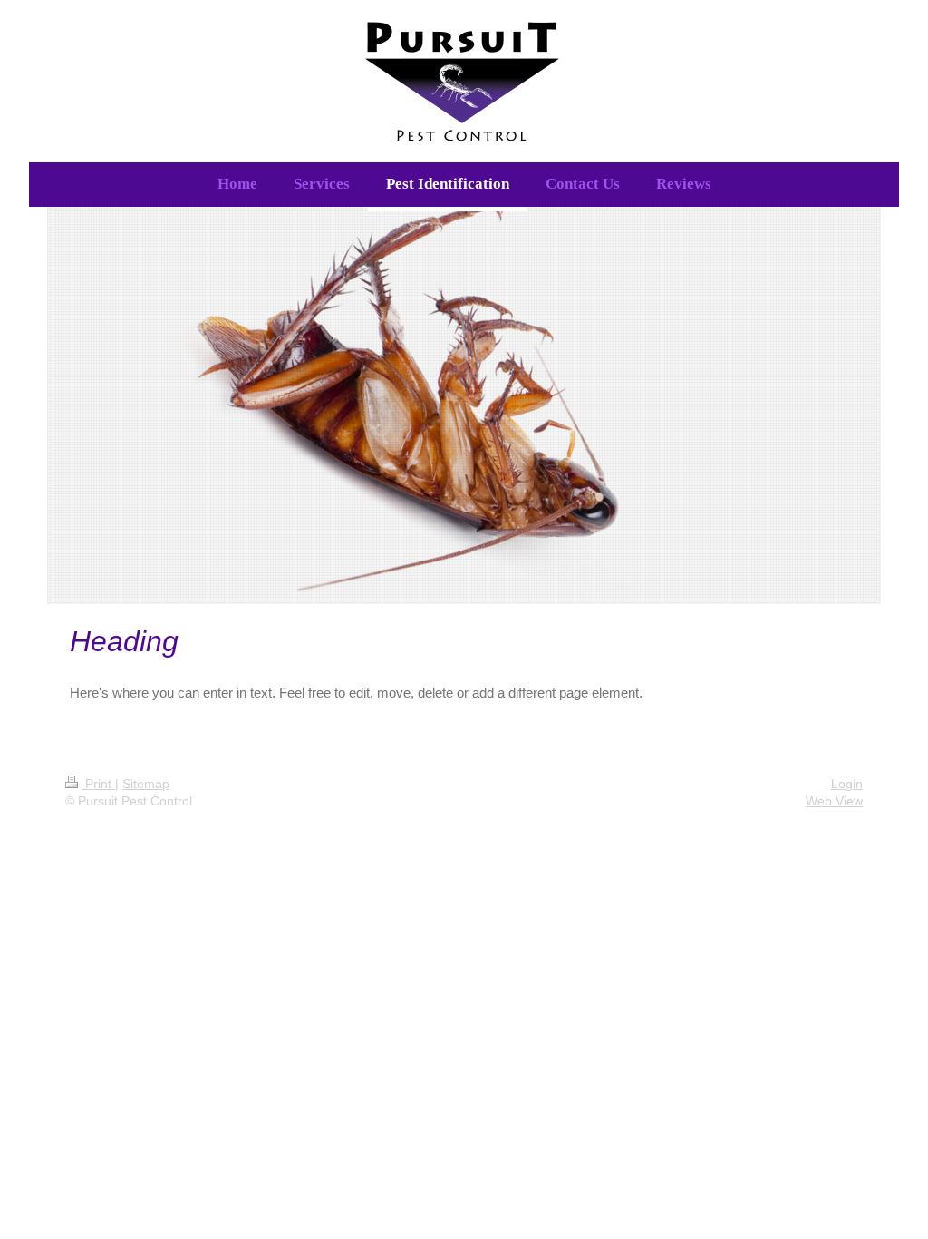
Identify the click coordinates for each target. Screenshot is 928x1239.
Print (98, 783)
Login (847, 783)
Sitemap (145, 783)
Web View (834, 801)
